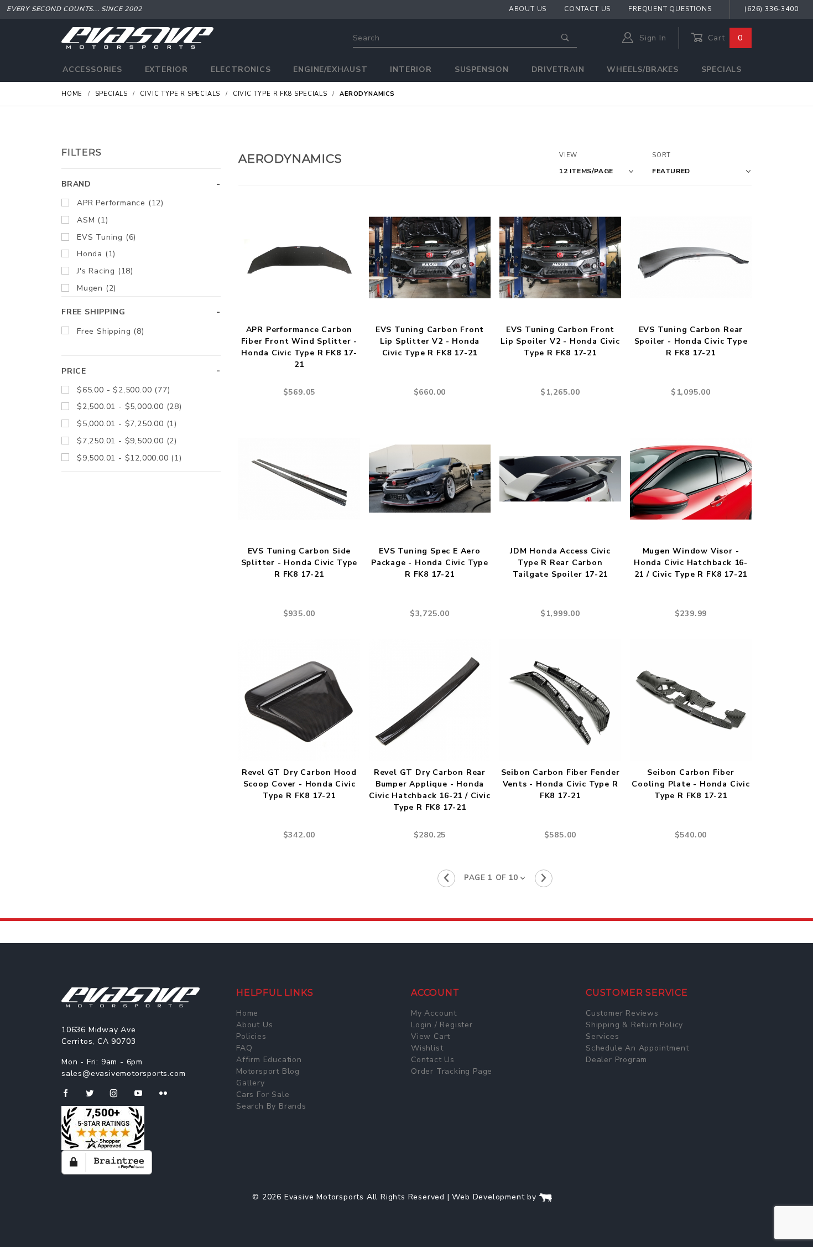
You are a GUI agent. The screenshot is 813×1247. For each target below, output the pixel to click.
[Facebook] (70, 1097)
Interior (410, 69)
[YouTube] (143, 1097)
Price (73, 371)
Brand (76, 184)
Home (247, 1013)
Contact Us (587, 8)
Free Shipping (93, 312)
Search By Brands (271, 1106)
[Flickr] (167, 1097)
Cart (724, 38)
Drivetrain (558, 69)
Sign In (651, 38)
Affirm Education (269, 1059)
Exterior (166, 69)
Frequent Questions (669, 8)
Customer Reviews (622, 1013)
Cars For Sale (262, 1094)
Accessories (92, 69)
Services (602, 1036)
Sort (661, 155)
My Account (434, 1013)
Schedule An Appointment (637, 1048)
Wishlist (427, 1048)
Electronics (241, 69)
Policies (251, 1036)
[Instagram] (118, 1097)
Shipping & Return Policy (634, 1025)
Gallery (250, 1083)
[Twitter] (94, 1097)
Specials (721, 69)
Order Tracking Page (451, 1071)
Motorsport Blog (268, 1071)
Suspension (482, 69)
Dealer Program (616, 1059)
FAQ (244, 1048)
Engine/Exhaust (330, 69)
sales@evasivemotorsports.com (123, 1073)
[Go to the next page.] (544, 878)
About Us (527, 8)
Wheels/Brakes (642, 69)
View (568, 155)
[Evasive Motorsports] (137, 37)
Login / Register (442, 1025)
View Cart (430, 1036)
